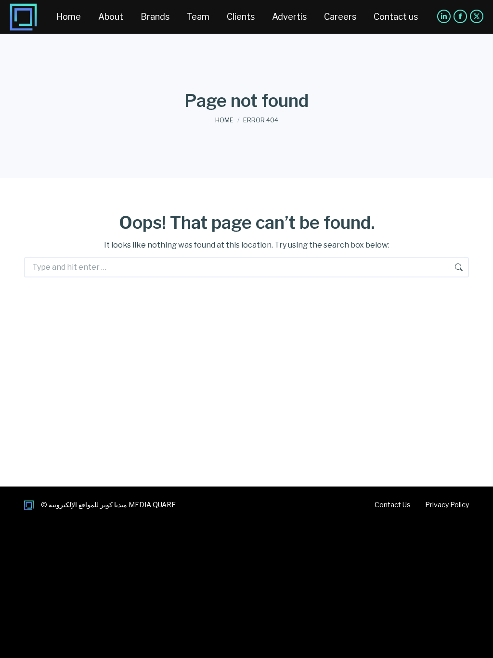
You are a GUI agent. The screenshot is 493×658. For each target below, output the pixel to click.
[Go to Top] (478, 643)
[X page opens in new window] (476, 16)
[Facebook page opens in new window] (460, 16)
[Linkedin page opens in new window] (444, 16)
